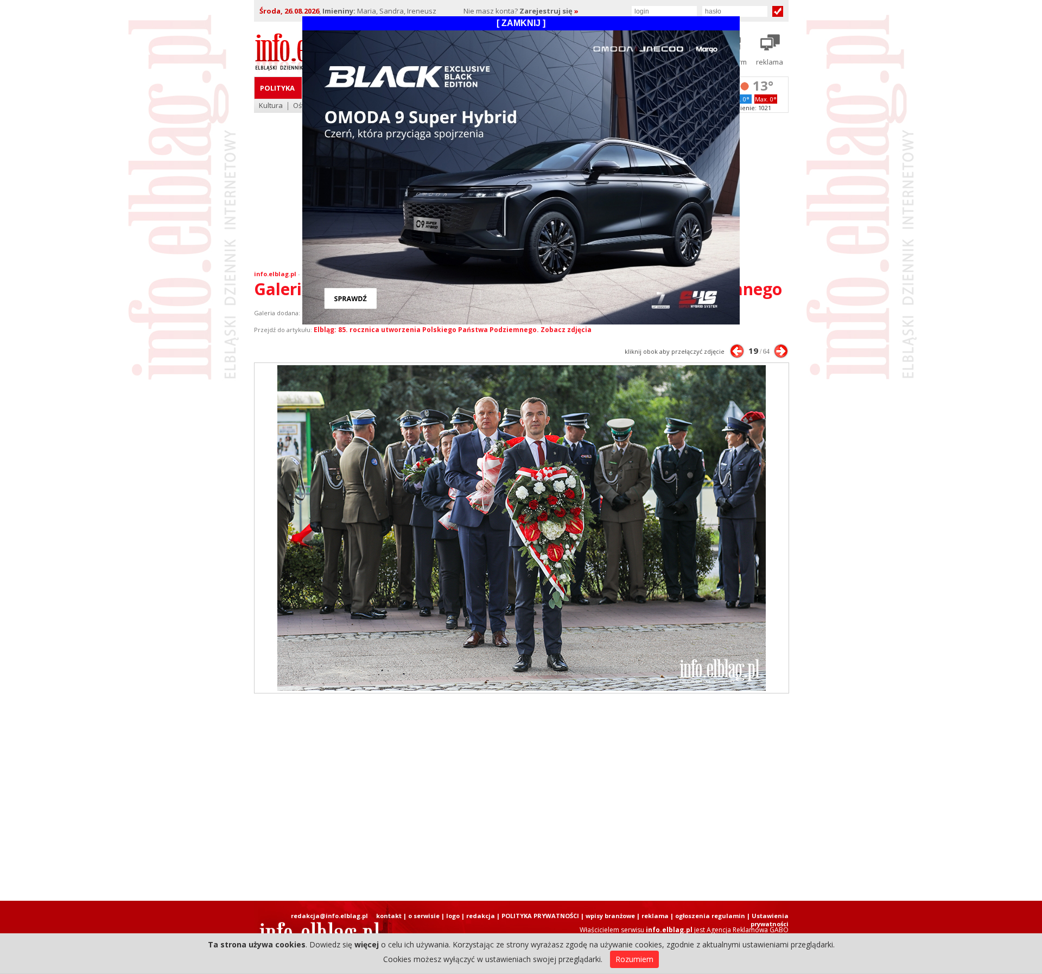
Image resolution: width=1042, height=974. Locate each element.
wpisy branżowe (610, 916)
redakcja (480, 916)
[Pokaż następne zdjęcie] (781, 351)
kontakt (389, 916)
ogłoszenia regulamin (710, 916)
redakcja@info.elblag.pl (329, 916)
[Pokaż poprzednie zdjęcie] (737, 351)
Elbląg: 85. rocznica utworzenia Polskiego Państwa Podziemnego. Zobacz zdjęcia (453, 329)
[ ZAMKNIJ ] (521, 23)
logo (453, 916)
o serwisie (424, 916)
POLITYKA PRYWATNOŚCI (540, 916)
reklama (655, 916)
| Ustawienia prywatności (768, 920)
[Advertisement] (521, 797)
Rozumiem (634, 959)
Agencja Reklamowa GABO (748, 929)
